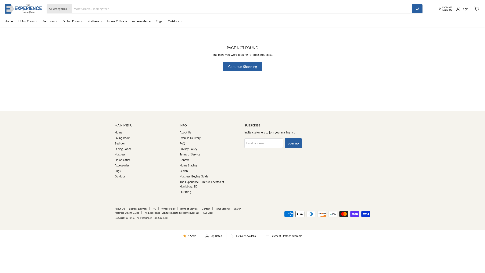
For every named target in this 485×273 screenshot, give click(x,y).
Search (184, 171)
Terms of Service (190, 154)
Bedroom (48, 21)
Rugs (159, 21)
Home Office (116, 21)
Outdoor (174, 21)
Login (465, 8)
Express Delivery (190, 138)
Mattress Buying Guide (194, 176)
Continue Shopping (242, 66)
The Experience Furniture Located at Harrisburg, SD (171, 212)
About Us (185, 132)
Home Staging (188, 165)
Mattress (94, 21)
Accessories (140, 21)
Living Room (26, 21)
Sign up (293, 143)
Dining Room (71, 21)
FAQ (182, 143)
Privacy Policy (188, 149)
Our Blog (185, 192)
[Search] (417, 8)
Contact (184, 160)
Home (9, 21)
